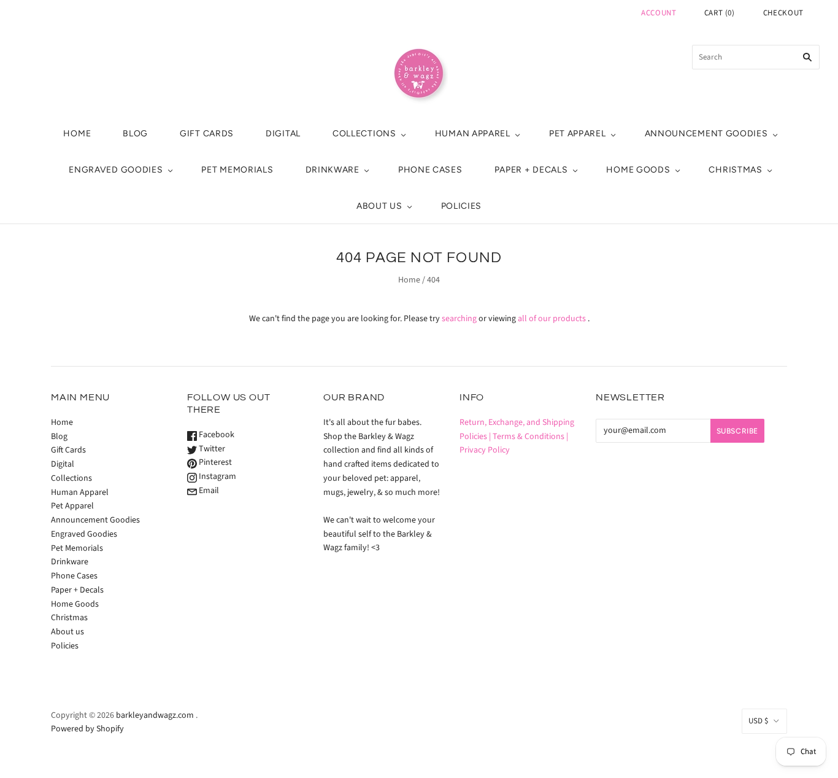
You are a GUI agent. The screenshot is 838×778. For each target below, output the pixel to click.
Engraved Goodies (116, 170)
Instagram (216, 476)
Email (208, 490)
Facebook (215, 435)
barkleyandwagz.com (155, 715)
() (719, 12)
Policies (461, 206)
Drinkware (332, 170)
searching (459, 319)
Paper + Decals (531, 170)
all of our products (552, 319)
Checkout (783, 12)
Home (77, 133)
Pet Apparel (577, 133)
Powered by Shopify (87, 729)
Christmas (735, 170)
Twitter (211, 449)
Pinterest (214, 462)
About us (379, 206)
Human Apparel (472, 133)
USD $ (758, 720)
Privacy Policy (484, 450)
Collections (364, 133)
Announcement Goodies (706, 133)
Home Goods (638, 170)
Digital (283, 133)
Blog (135, 133)
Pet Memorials (237, 170)
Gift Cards (207, 133)
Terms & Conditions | (530, 436)
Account (659, 12)
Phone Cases (430, 170)
